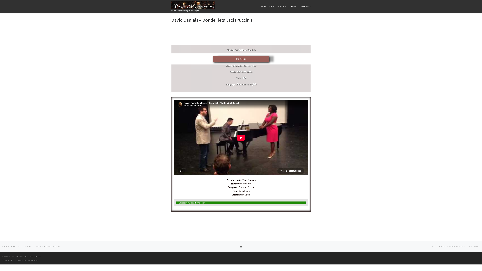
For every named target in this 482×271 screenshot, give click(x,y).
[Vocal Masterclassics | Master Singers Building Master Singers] (193, 4)
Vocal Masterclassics (16, 256)
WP (11, 260)
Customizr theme (32, 260)
